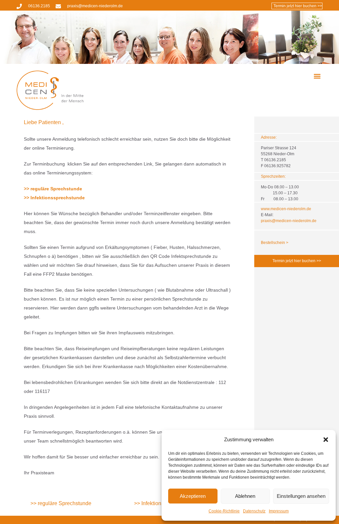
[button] (325, 439)
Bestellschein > (274, 242)
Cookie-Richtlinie (224, 511)
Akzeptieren (193, 496)
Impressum (279, 511)
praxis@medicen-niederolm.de (288, 220)
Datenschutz (254, 511)
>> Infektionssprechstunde (54, 197)
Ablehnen (245, 496)
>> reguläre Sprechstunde (53, 188)
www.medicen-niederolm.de (286, 209)
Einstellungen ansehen (301, 496)
